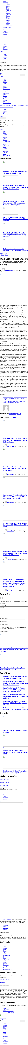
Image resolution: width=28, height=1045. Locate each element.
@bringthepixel (4, 785)
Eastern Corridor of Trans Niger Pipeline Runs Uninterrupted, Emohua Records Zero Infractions (15, 187)
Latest (4, 44)
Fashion (8, 11)
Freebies (8, 13)
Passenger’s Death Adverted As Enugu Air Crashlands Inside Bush (15, 172)
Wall (7, 17)
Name (2, 618)
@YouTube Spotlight (5, 979)
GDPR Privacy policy (8, 1011)
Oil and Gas (6, 93)
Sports (4, 91)
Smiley (8, 16)
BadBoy (8, 18)
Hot (4, 47)
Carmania (8, 10)
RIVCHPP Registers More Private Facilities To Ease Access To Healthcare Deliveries (15, 218)
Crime (4, 58)
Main (7, 3)
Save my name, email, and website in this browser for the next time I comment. (13, 628)
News (4, 79)
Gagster (8, 4)
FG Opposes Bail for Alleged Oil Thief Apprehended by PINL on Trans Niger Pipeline (15, 524)
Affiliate (8, 23)
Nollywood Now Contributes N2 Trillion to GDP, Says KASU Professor (15, 249)
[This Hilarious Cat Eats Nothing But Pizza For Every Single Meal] (15, 762)
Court (4, 86)
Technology (6, 98)
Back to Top (3, 1018)
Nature (4, 101)
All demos (5, 2)
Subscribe (2, 982)
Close (1, 1019)
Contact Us (6, 1009)
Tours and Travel (7, 103)
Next (6, 253)
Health (4, 59)
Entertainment (6, 89)
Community (9, 25)
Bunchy (8, 24)
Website (2, 624)
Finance (5, 96)
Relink (7, 6)
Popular (5, 46)
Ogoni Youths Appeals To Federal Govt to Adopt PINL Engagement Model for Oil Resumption (14, 203)
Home (4, 54)
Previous (2, 253)
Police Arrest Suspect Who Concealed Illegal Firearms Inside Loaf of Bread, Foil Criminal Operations (15, 553)
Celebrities (8, 14)
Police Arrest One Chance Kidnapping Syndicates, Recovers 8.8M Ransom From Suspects (15, 468)
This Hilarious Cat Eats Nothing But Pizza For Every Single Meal (14, 772)
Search (22, 75)
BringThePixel (4, 782)
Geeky (7, 21)
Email (2, 621)
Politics (5, 55)
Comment (3, 605)
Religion (5, 97)
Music (7, 9)
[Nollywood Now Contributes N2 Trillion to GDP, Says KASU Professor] (15, 243)
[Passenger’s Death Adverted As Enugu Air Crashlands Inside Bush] (15, 165)
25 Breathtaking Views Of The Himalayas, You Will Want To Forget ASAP (15, 752)
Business (5, 57)
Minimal (8, 20)
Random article (7, 27)
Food (7, 7)
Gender (5, 100)
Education (5, 90)
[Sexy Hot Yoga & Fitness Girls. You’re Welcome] (15, 722)
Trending (5, 49)
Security (5, 84)
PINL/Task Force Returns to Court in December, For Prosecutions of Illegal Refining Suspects (15, 440)
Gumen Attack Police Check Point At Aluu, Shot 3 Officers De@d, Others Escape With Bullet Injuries (15, 496)
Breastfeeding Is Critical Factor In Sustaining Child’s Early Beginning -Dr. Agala (15, 234)
